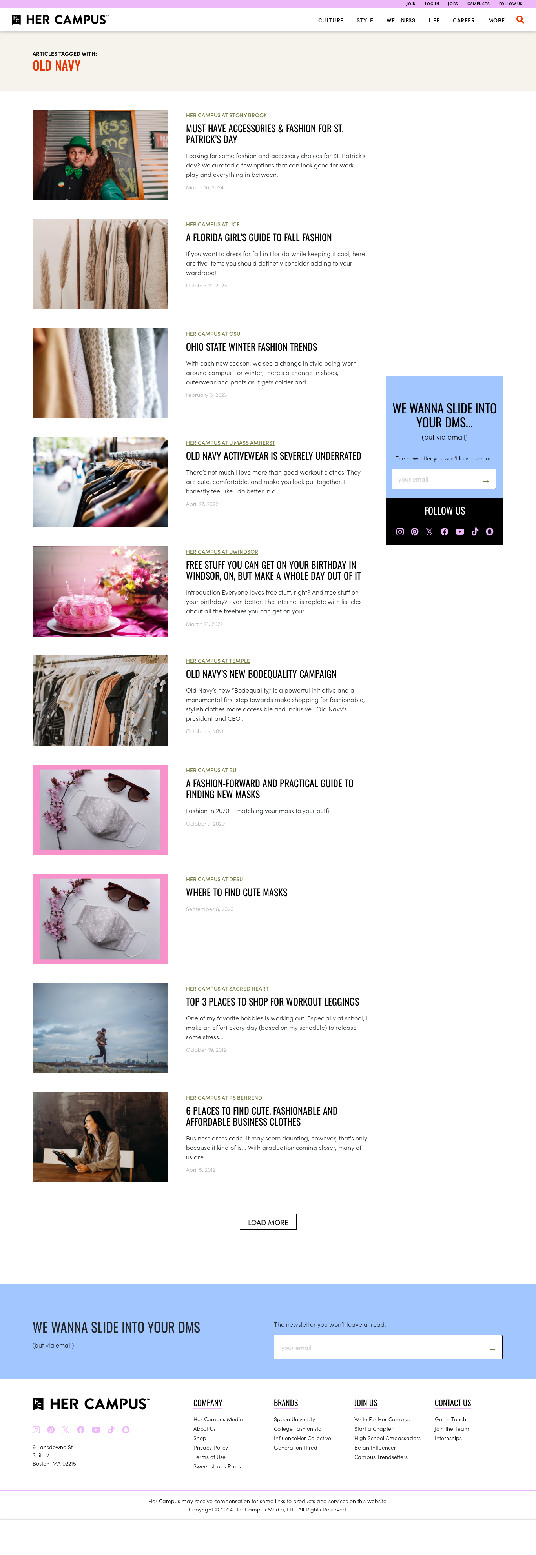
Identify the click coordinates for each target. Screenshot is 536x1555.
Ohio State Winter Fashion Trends (251, 346)
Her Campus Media (218, 1419)
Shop (199, 1438)
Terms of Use (209, 1456)
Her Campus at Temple (218, 660)
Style (365, 20)
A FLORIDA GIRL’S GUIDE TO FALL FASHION (259, 237)
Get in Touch (450, 1419)
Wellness (401, 20)
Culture (331, 20)
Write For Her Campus (382, 1419)
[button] (520, 19)
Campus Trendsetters (381, 1456)
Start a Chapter (373, 1428)
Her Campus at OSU (213, 333)
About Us (204, 1428)
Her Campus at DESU (214, 879)
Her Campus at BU (211, 770)
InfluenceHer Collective (302, 1438)
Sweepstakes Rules (217, 1466)
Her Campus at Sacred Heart (227, 988)
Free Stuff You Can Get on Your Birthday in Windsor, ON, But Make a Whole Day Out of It (273, 569)
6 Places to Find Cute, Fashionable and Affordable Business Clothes (262, 1115)
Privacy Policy (210, 1447)
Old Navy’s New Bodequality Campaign (261, 673)
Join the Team (452, 1428)
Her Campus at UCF (212, 224)
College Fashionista (298, 1428)
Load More (268, 1222)
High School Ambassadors (387, 1438)
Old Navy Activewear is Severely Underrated (273, 455)
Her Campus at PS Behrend (224, 1097)
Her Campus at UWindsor (222, 551)
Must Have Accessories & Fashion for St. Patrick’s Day (265, 133)
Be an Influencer (375, 1447)
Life (434, 20)
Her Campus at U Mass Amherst (230, 442)
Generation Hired (295, 1447)
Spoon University (294, 1419)
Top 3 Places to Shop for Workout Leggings (272, 1001)
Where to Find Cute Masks (236, 892)
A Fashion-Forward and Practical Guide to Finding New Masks (270, 788)
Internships (448, 1438)
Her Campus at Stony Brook (226, 115)
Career (464, 20)
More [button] (496, 20)
